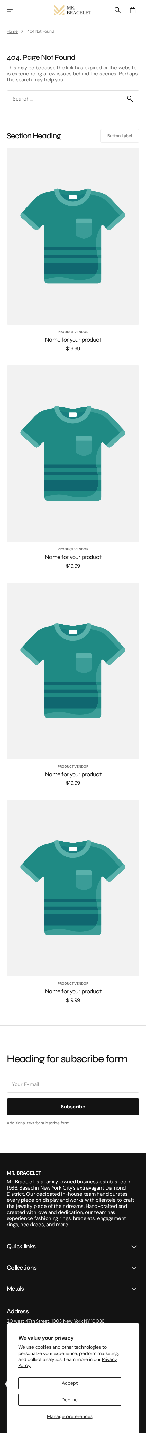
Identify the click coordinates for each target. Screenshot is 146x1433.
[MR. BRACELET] (73, 10)
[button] (14, 10)
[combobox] (64, 99)
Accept (70, 1383)
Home (12, 31)
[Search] (130, 98)
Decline (69, 1400)
